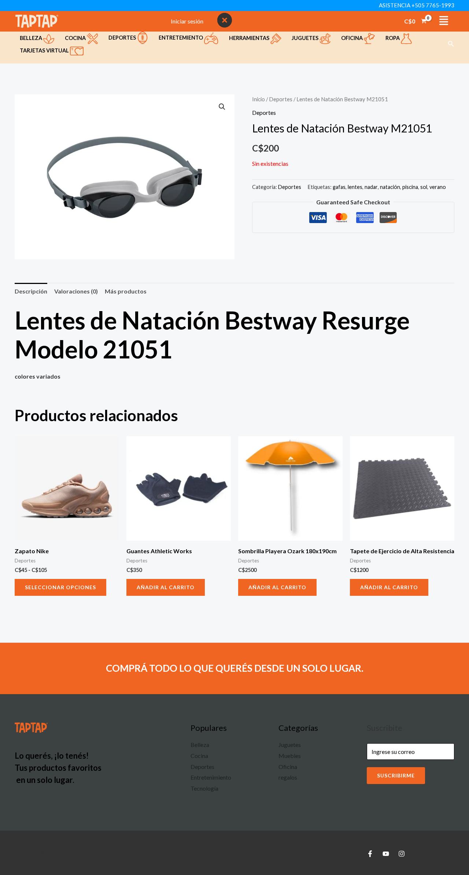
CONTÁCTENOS (324, 21)
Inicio (258, 99)
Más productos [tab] (126, 291)
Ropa (393, 38)
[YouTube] (386, 853)
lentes (355, 187)
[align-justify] (444, 21)
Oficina (352, 38)
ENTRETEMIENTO (181, 37)
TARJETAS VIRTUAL (45, 50)
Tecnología (204, 788)
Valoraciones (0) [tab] (76, 291)
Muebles (289, 755)
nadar (371, 187)
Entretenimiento (211, 777)
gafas (339, 187)
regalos (287, 777)
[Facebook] (370, 853)
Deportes (122, 37)
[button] (451, 43)
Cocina (76, 38)
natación (390, 187)
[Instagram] (401, 853)
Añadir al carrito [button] (166, 587)
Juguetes (306, 38)
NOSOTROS (282, 21)
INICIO (251, 21)
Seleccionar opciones (60, 587)
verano (437, 187)
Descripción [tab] (31, 291)
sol (423, 187)
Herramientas (249, 38)
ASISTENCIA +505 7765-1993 (416, 5)
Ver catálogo (370, 21)
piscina (410, 187)
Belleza (31, 38)
